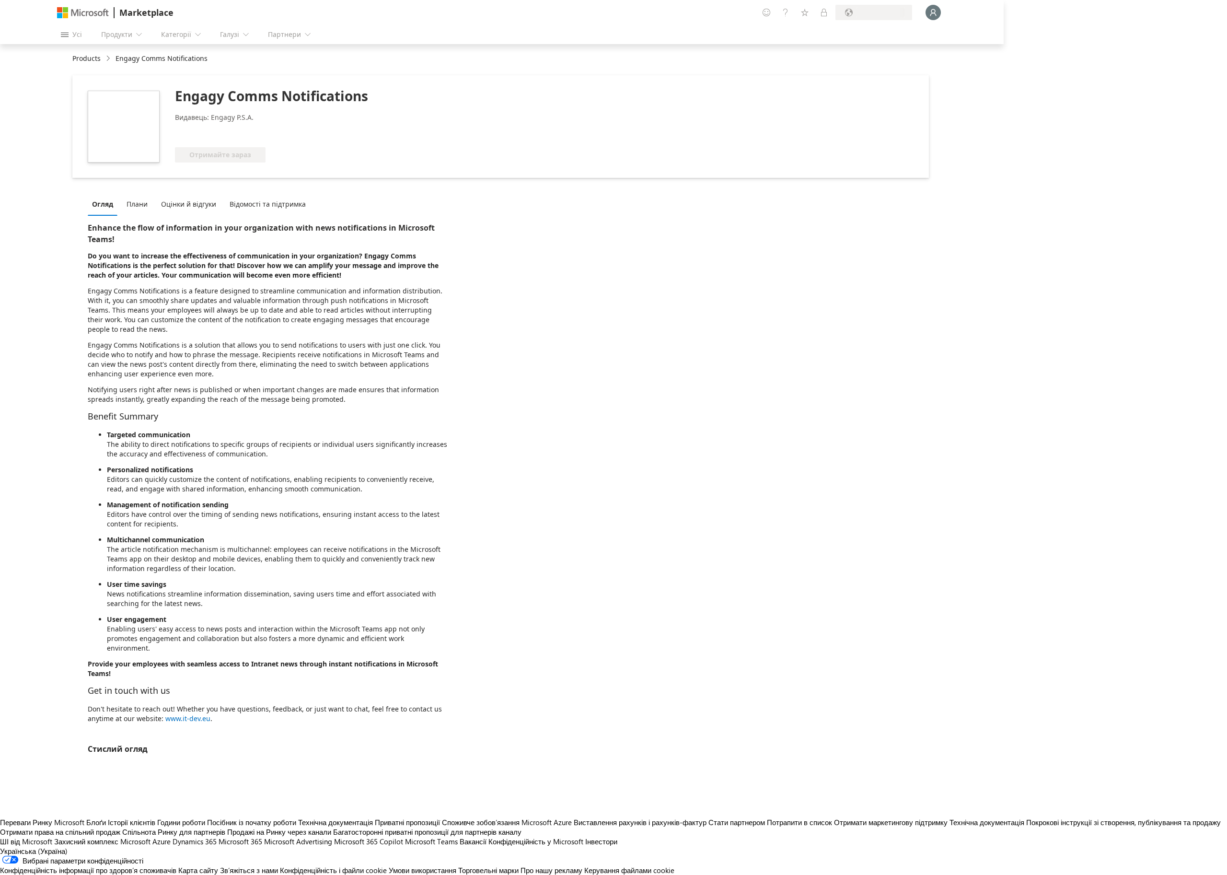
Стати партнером (736, 822)
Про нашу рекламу (551, 870)
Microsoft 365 (240, 841)
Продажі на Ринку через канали (279, 832)
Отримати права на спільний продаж (60, 832)
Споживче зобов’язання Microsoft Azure (508, 822)
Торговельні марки (488, 870)
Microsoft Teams (431, 841)
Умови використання (422, 870)
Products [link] (86, 58)
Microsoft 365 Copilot (368, 841)
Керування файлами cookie (629, 870)
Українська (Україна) (34, 851)
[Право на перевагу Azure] (214, 133)
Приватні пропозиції (407, 822)
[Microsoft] (83, 12)
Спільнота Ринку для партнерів (173, 832)
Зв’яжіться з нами (249, 870)
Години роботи (181, 822)
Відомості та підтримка (268, 204)
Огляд (102, 204)
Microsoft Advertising (298, 841)
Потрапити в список (799, 822)
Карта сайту (198, 870)
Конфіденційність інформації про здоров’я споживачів (88, 870)
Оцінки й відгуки (188, 204)
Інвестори (601, 841)
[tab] (105, 203)
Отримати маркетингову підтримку (891, 822)
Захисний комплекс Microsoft (102, 841)
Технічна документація (335, 822)
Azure (161, 841)
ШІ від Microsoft (26, 841)
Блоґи (96, 822)
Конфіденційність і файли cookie (333, 870)
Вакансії (473, 841)
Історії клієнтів (131, 822)
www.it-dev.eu (187, 718)
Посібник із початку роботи (251, 822)
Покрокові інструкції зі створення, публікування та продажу (1123, 822)
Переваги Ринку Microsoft (42, 822)
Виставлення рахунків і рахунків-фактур (640, 822)
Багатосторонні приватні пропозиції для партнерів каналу (427, 832)
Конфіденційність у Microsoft (535, 841)
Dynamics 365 (195, 841)
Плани (137, 204)
